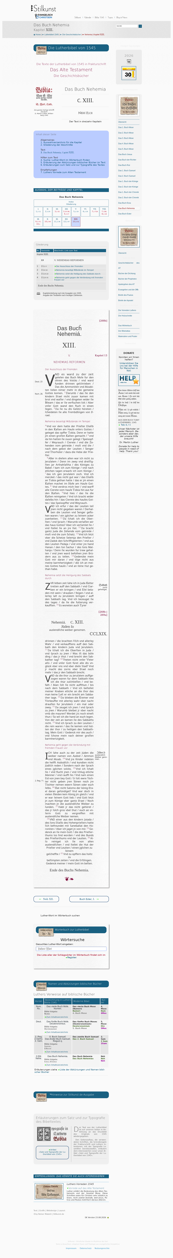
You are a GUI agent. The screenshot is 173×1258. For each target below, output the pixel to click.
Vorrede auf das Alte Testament (86, 1188)
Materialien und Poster (127, 336)
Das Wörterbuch (125, 326)
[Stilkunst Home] (43, 19)
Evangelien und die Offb (128, 290)
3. (57, 152)
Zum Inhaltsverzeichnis (57, 1017)
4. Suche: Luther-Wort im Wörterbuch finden (65, 160)
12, (66, 220)
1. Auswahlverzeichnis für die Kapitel (61, 142)
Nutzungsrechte (102, 1248)
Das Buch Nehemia (126, 208)
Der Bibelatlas (124, 331)
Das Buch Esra (124, 203)
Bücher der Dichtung (126, 273)
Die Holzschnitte (125, 316)
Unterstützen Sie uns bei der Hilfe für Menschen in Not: (129, 367)
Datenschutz (85, 1248)
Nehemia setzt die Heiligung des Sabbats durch (78, 274)
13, (76, 220)
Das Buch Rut (124, 165)
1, (38, 210)
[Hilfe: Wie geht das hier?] (71, 964)
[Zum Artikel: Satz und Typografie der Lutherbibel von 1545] (52, 1142)
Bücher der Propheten (127, 279)
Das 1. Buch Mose (126, 127)
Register (71, 957)
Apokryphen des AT (126, 284)
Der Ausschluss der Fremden (69, 266)
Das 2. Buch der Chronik (128, 198)
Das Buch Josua (125, 154)
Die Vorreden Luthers (127, 310)
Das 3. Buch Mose (126, 138)
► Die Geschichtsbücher (70, 35)
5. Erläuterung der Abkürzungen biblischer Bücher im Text (73, 162)
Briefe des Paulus (125, 295)
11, (57, 220)
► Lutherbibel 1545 (50, 35)
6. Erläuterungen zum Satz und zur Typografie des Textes (73, 165)
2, (47, 210)
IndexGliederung (71, 203)
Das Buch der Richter (127, 160)
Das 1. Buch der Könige (128, 181)
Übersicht (122, 122)
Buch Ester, (89, 899)
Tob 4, (125, 425)
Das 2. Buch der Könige (128, 187)
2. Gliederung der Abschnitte (57, 145)
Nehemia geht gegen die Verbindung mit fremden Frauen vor (78, 278)
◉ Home (37, 35)
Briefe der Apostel (125, 300)
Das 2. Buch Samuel (126, 176)
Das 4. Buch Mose (126, 144)
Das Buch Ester (124, 214)
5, (75, 210)
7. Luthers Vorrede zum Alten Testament (63, 172)
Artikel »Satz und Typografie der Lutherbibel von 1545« (52, 1152)
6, (85, 210)
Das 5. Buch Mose (126, 149)
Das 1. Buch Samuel (126, 171)
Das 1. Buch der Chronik (128, 192)
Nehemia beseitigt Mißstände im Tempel (75, 270)
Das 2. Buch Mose (126, 133)
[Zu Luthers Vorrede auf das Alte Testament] (49, 1199)
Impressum (71, 1248)
